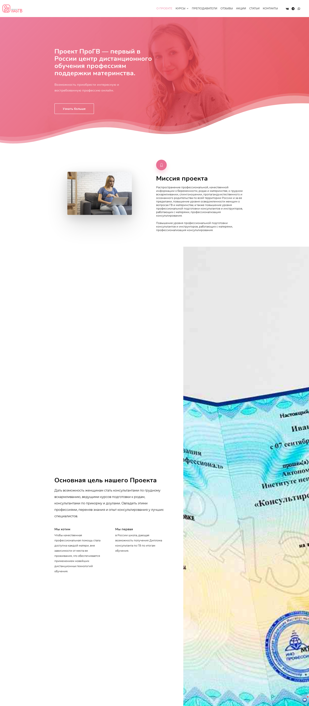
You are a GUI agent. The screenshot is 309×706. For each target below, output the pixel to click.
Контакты (270, 8)
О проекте (164, 8)
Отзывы (226, 8)
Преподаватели (204, 8)
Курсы (180, 8)
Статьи (254, 8)
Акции (241, 8)
